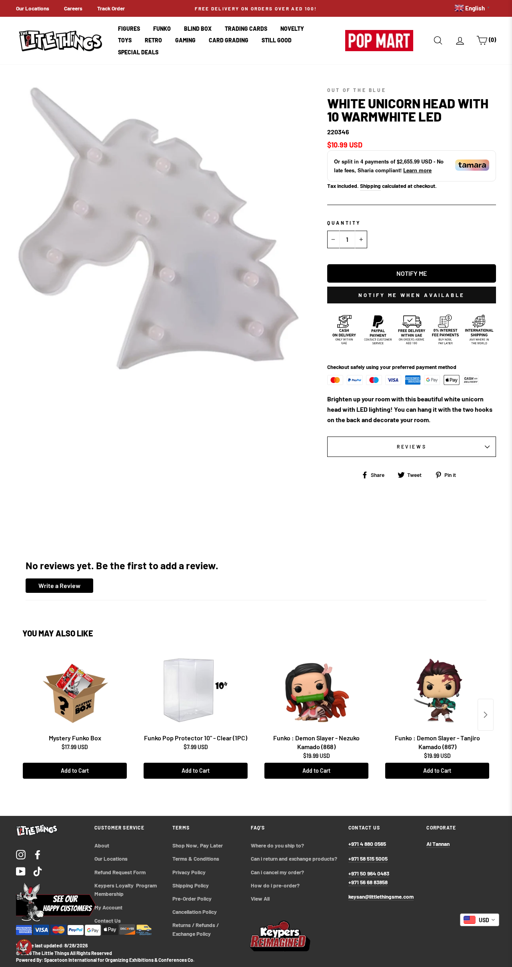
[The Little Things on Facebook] (37, 854)
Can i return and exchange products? (294, 858)
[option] (256, 8)
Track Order (111, 8)
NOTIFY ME (411, 273)
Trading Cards (246, 28)
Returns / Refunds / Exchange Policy (196, 929)
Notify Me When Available (411, 295)
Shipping (370, 185)
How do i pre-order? (275, 885)
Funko (162, 28)
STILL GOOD (277, 40)
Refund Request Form (120, 872)
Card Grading (228, 40)
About (101, 845)
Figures (129, 28)
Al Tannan (438, 843)
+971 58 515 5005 (368, 858)
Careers (73, 8)
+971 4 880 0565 (367, 843)
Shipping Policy (190, 885)
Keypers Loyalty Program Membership (126, 889)
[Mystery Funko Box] (75, 690)
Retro (153, 40)
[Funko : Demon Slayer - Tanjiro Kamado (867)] (437, 690)
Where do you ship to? (277, 845)
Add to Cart (75, 770)
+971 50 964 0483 (368, 873)
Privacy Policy (189, 872)
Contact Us (107, 920)
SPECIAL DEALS (138, 52)
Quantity (344, 222)
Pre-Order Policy (192, 898)
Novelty (292, 28)
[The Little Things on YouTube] (21, 870)
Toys (125, 40)
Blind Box (198, 28)
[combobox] (479, 919)
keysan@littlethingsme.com (381, 896)
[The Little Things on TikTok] (37, 870)
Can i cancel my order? (277, 872)
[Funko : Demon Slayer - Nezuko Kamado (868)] (316, 690)
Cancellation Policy (194, 911)
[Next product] (486, 715)
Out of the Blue (356, 90)
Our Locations (32, 8)
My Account (108, 907)
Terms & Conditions (195, 858)
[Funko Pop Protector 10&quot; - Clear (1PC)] (196, 690)
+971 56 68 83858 (368, 882)
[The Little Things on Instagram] (21, 854)
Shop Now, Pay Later (197, 845)
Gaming (185, 40)
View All (260, 898)
